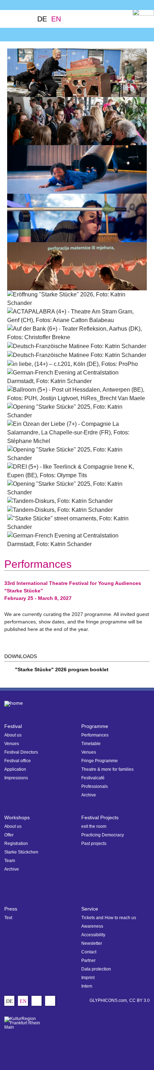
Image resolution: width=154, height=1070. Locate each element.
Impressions (16, 777)
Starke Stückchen (21, 852)
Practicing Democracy (102, 834)
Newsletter (91, 943)
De (42, 19)
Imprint (88, 977)
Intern (86, 986)
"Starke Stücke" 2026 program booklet (62, 669)
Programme (94, 726)
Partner (88, 960)
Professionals (94, 786)
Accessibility (93, 934)
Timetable (91, 743)
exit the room (93, 826)
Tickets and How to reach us (108, 917)
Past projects (93, 843)
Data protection (96, 969)
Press (10, 909)
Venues (11, 743)
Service (89, 909)
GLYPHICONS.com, (109, 1000)
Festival (13, 726)
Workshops (17, 817)
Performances (95, 735)
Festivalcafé (93, 777)
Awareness (92, 926)
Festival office (17, 760)
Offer (9, 834)
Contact (88, 951)
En (56, 19)
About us (12, 735)
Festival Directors (21, 752)
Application (15, 769)
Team (9, 860)
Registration (16, 843)
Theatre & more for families (107, 769)
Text (8, 917)
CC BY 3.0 (139, 1000)
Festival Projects (100, 817)
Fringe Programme (99, 760)
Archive (88, 795)
